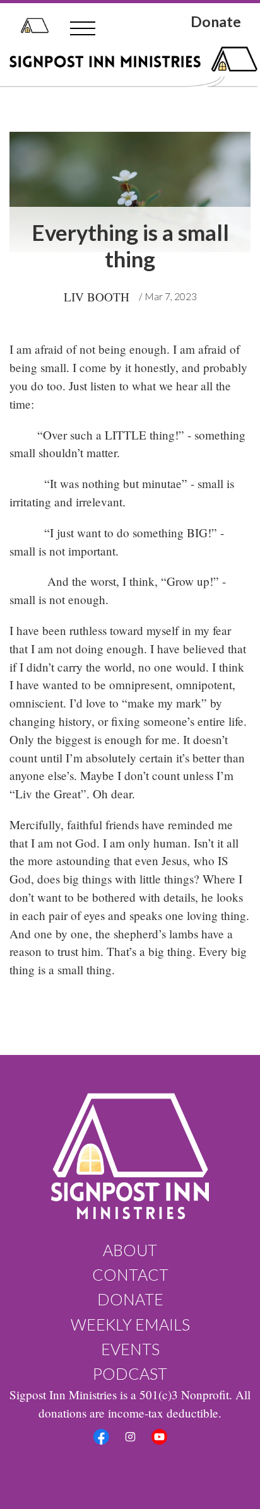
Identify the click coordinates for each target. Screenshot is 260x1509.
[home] (31, 26)
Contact (130, 1274)
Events (130, 1348)
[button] (83, 28)
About (130, 1249)
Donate (216, 23)
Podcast (130, 1373)
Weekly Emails (130, 1324)
